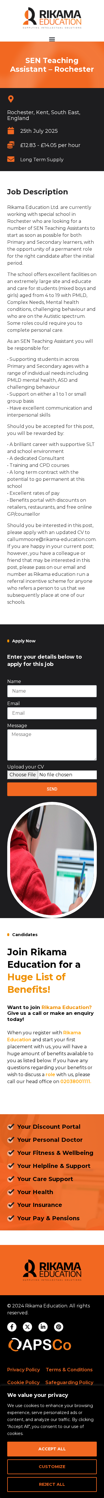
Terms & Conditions (69, 1369)
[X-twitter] (27, 1327)
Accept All (52, 1449)
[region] (52, 1442)
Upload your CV (25, 767)
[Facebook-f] (11, 1327)
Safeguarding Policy (69, 1382)
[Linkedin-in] (43, 1327)
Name (14, 681)
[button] (52, 39)
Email (13, 703)
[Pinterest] (58, 1327)
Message (17, 725)
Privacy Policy (23, 1369)
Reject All (52, 1484)
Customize (52, 1466)
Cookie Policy (23, 1382)
